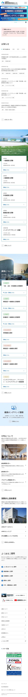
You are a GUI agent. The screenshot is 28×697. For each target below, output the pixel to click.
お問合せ (3, 637)
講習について (7, 392)
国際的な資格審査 (5, 621)
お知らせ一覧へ (8, 119)
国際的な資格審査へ (9, 542)
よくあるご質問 (4, 641)
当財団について (4, 625)
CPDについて (8, 490)
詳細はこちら (15, 421)
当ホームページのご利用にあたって (8, 689)
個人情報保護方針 (4, 686)
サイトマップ (4, 683)
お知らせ (3, 629)
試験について (7, 245)
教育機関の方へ (4, 633)
